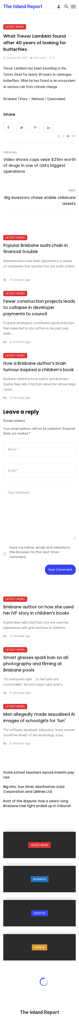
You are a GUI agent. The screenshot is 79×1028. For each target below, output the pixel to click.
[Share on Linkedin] (48, 127)
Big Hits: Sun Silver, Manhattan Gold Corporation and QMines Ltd (34, 789)
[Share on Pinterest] (35, 127)
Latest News (14, 27)
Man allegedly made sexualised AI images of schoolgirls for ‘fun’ (39, 717)
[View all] (39, 845)
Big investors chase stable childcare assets (40, 200)
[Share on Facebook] (8, 127)
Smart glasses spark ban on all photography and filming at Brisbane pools (35, 664)
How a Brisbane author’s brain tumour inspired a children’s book (38, 366)
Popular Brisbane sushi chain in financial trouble (35, 248)
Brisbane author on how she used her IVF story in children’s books (38, 610)
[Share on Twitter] (22, 127)
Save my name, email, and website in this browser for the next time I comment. (39, 552)
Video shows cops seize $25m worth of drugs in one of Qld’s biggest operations (39, 165)
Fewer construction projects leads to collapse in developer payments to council (39, 307)
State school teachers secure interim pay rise (38, 775)
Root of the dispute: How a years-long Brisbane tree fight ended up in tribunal (37, 803)
